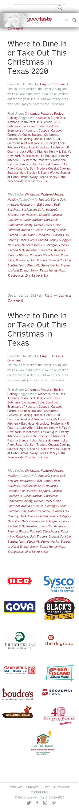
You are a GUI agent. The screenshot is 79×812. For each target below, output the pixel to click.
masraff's (45, 160)
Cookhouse (15, 139)
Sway (34, 177)
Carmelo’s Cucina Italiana (24, 135)
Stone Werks (50, 173)
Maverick (59, 160)
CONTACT (17, 787)
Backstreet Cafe (32, 126)
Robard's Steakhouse (44, 164)
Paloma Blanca (17, 164)
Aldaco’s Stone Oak (51, 118)
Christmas (32, 113)
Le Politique (49, 156)
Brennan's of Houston (22, 130)
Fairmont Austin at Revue (25, 143)
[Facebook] (37, 804)
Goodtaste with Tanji (28, 20)
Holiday (12, 118)
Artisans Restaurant (21, 122)
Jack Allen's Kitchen (34, 151)
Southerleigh (16, 173)
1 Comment (60, 84)
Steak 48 (33, 173)
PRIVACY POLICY (38, 787)
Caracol (56, 130)
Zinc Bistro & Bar (36, 181)
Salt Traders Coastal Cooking (50, 168)
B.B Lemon (44, 122)
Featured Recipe (52, 113)
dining (28, 139)
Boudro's (52, 126)
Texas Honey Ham (52, 177)
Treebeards (15, 181)
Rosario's (22, 168)
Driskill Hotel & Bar (47, 139)
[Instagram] (45, 803)
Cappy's (44, 130)
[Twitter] (29, 804)
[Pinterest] (54, 804)
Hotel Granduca (39, 147)
